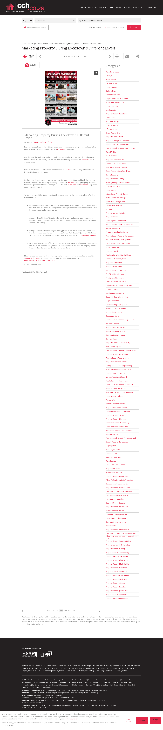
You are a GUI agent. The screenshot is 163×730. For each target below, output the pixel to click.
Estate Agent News (113, 449)
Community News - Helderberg (117, 423)
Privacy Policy (122, 671)
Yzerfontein (47, 687)
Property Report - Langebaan (117, 354)
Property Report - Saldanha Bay (118, 487)
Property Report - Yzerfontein (117, 556)
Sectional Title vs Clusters (115, 503)
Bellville (40, 680)
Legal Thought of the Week (116, 163)
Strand (122, 685)
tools (68, 170)
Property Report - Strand (115, 415)
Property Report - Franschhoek (117, 575)
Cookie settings (128, 720)
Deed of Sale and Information (117, 297)
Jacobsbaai (53, 682)
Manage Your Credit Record (116, 377)
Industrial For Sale (133, 666)
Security (109, 209)
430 (73, 610)
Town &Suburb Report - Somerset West (121, 350)
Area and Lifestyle (112, 121)
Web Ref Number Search (36, 27)
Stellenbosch (114, 685)
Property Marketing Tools (42, 142)
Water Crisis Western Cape (116, 198)
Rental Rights (111, 152)
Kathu (61, 682)
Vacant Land (82, 668)
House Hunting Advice (114, 396)
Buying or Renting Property (116, 335)
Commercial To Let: (29, 698)
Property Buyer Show (114, 266)
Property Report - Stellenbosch (117, 529)
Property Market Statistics (115, 213)
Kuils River (49, 698)
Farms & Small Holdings (68, 668)
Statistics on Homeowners (116, 308)
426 (57, 610)
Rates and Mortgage (113, 457)
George (40, 695)
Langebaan (115, 682)
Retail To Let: (27, 703)
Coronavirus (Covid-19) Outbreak (118, 243)
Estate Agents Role (113, 133)
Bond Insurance (112, 434)
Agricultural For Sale (52, 668)
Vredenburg (37, 687)
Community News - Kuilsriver (116, 514)
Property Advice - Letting (115, 179)
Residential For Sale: (29, 680)
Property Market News (114, 137)
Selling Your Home (113, 95)
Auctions (91, 668)
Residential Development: (31, 708)
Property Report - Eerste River (117, 476)
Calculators (133, 668)
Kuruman (96, 682)
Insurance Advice (112, 323)
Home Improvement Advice (116, 282)
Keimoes (67, 682)
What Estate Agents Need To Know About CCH (121, 537)
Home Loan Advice (113, 106)
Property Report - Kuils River (116, 114)
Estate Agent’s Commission (116, 220)
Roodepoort (64, 685)
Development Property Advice (117, 484)
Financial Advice (112, 125)
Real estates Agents (113, 346)
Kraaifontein (65, 700)
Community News (112, 316)
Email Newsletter (122, 668)
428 (65, 610)
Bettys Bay (48, 680)
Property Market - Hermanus (116, 571)
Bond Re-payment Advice (115, 404)
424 (48, 610)
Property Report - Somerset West (118, 541)
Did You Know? (111, 156)
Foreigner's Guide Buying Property (119, 365)
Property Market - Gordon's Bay (118, 343)
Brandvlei (83, 680)
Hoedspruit (49, 695)
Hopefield (44, 682)
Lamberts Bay (105, 682)
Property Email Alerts (29, 671)
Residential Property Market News (119, 430)
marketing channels (88, 235)
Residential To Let (65, 666)
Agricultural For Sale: (30, 695)
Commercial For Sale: (30, 690)
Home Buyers (111, 190)
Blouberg (57, 680)
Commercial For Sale (103, 666)
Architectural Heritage (114, 472)
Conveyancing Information (116, 518)
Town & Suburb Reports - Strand (118, 358)
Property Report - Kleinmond (116, 419)
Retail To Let (39, 668)
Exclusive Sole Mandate (115, 510)
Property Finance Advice (115, 159)
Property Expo (111, 453)
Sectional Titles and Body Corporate (119, 224)
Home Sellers (111, 79)
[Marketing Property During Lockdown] (61, 98)
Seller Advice (111, 91)
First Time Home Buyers (115, 274)
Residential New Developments (83, 666)
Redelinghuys (45, 685)
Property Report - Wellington (116, 579)
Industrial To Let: (28, 700)
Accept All (155, 720)
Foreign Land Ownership (115, 278)
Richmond (55, 685)
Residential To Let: (29, 705)
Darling (107, 680)
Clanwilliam (99, 680)
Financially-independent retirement (119, 369)
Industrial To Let (27, 668)
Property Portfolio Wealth (115, 327)
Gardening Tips (112, 83)
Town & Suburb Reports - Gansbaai (119, 385)
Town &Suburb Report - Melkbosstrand (121, 438)
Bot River (75, 680)
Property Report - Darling (115, 549)
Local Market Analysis (114, 205)
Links (97, 671)
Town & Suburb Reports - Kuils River (119, 491)
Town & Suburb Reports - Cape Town (120, 320)
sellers (71, 182)
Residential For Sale (50, 666)
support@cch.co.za (31, 258)
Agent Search (70, 671)
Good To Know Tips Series (116, 388)
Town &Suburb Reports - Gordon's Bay (120, 148)
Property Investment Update (116, 407)
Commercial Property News (116, 259)
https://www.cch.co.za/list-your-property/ (40, 260)
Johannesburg (52, 705)
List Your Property (44, 671)
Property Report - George (115, 583)
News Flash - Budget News (116, 201)
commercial (72, 185)
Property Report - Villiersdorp (117, 507)
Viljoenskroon (26, 687)
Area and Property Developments (118, 240)
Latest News (54, 43)
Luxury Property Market (115, 499)
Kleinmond (87, 682)
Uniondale (130, 685)
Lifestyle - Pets (111, 129)
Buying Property (112, 175)
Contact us (80, 671)
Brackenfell (50, 693)
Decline (142, 720)
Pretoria (75, 705)
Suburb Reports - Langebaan (117, 442)
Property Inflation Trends (115, 373)
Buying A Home (111, 339)
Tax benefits (110, 400)
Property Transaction (114, 262)
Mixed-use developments (115, 465)
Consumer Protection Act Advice (118, 411)
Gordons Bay (26, 682)
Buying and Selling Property (116, 167)
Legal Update (111, 110)
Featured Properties (35, 666)
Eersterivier (116, 680)
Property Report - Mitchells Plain (118, 564)
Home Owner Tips (113, 247)
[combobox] (110, 20)
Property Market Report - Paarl (117, 144)
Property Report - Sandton (116, 587)
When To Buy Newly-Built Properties (119, 480)
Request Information (108, 671)
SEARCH (136, 27)
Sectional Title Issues (114, 312)
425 (52, 610)
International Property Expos (117, 194)
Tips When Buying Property (116, 304)
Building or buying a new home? (118, 182)
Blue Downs (66, 680)
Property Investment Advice (116, 362)
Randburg (35, 685)
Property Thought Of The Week (118, 140)
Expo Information (112, 289)
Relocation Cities (112, 526)
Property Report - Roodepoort (117, 598)
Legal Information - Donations (117, 98)
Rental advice (111, 461)
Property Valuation (113, 468)
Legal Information (112, 301)
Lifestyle (109, 76)
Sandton (81, 685)
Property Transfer (112, 251)
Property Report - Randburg (116, 568)
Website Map (89, 671)
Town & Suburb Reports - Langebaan (120, 236)
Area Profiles (100, 668)
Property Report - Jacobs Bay (116, 590)
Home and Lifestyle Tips (115, 102)
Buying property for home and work (119, 392)
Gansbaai (124, 680)
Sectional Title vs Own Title (116, 270)
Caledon (91, 680)
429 (69, 610)
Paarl (130, 682)
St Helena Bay (103, 685)
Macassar (124, 682)
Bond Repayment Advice (115, 293)
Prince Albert (26, 685)
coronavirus (61, 149)
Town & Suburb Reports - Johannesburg (121, 533)
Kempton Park (77, 682)
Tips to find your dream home (117, 381)
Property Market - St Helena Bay (118, 545)
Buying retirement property (116, 522)
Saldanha (74, 685)
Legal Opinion (111, 446)
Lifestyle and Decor (113, 186)
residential (84, 185)
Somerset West (91, 685)
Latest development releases (117, 426)
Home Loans (110, 117)
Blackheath (42, 690)
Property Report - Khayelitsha (117, 560)
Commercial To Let (119, 666)
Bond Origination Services (116, 331)
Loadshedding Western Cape (117, 495)
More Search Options (115, 27)
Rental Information (113, 72)
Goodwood (133, 680)
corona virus (86, 159)
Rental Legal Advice (113, 228)
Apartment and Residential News (118, 255)
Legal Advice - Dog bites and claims (119, 285)
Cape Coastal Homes (40, 43)
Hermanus (36, 682)
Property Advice (112, 217)
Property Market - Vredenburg (117, 552)
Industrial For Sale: (29, 693)
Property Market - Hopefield (116, 594)
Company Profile (58, 671)
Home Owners (111, 87)
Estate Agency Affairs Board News (118, 171)
